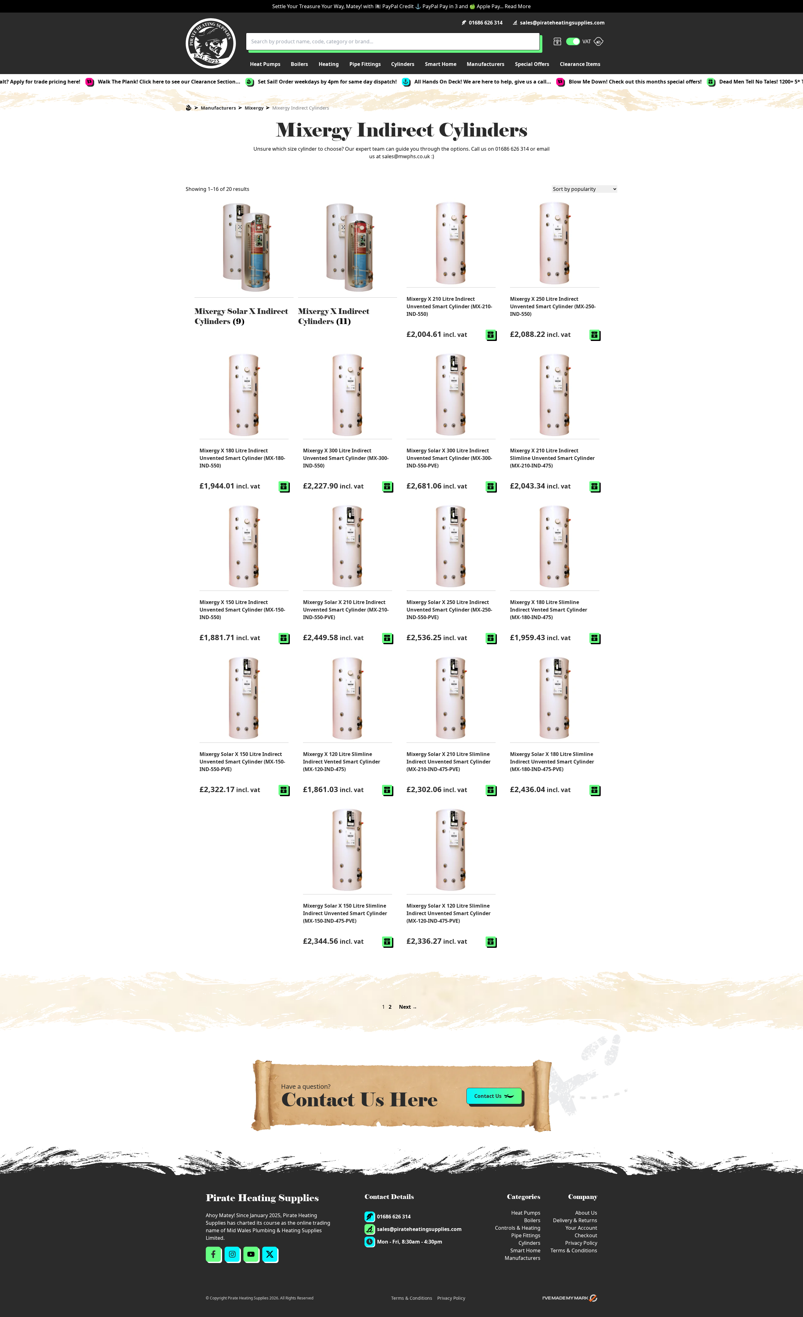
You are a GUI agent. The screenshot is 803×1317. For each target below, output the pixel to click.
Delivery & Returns (575, 1220)
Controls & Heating (517, 1227)
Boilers (532, 1220)
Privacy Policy (581, 1242)
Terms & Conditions (573, 1250)
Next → (408, 1006)
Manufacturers (218, 108)
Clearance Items (580, 64)
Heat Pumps (525, 1212)
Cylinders (529, 1242)
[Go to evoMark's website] (570, 1298)
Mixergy (254, 108)
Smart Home (525, 1250)
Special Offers (532, 64)
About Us (586, 1212)
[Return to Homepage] (211, 43)
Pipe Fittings (525, 1235)
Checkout (586, 1235)
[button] (491, 335)
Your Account (581, 1227)
